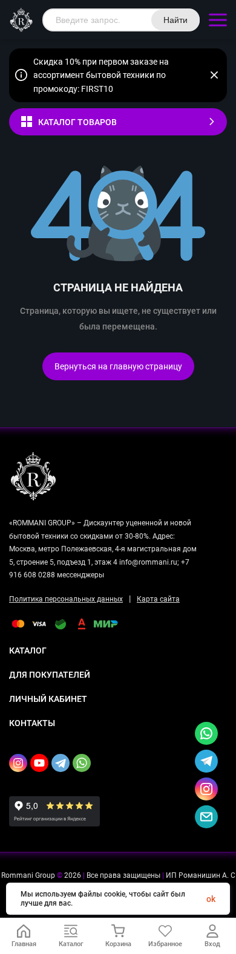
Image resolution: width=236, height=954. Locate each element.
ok (210, 899)
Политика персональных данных (66, 599)
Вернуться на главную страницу (118, 366)
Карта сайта (158, 599)
